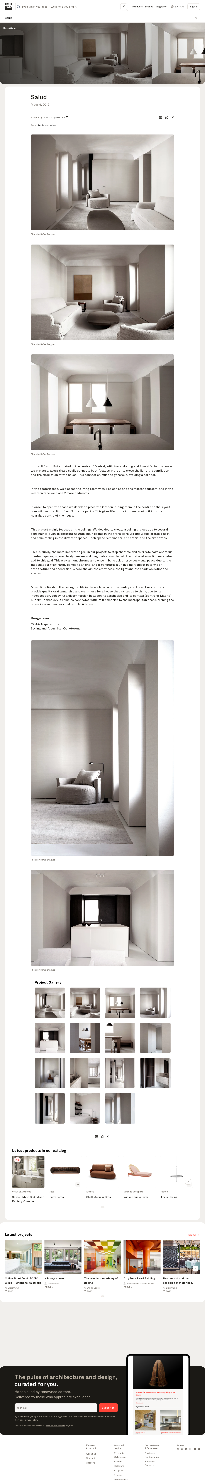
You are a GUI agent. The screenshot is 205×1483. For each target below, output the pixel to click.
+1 (78, 1184)
